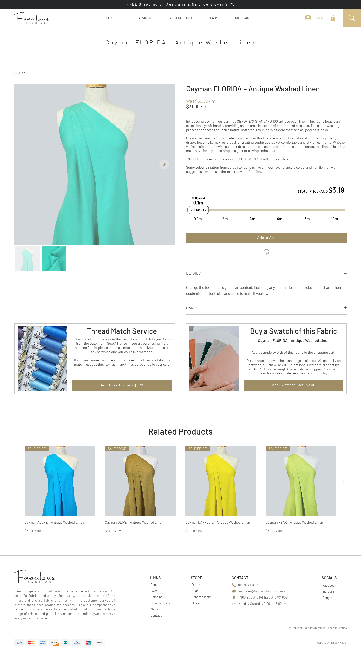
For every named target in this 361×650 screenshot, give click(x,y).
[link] (332, 18)
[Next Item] (164, 164)
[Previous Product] (17, 481)
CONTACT (240, 577)
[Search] (352, 18)
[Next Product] (344, 481)
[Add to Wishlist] (266, 252)
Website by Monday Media (332, 642)
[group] (180, 489)
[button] (181, 18)
